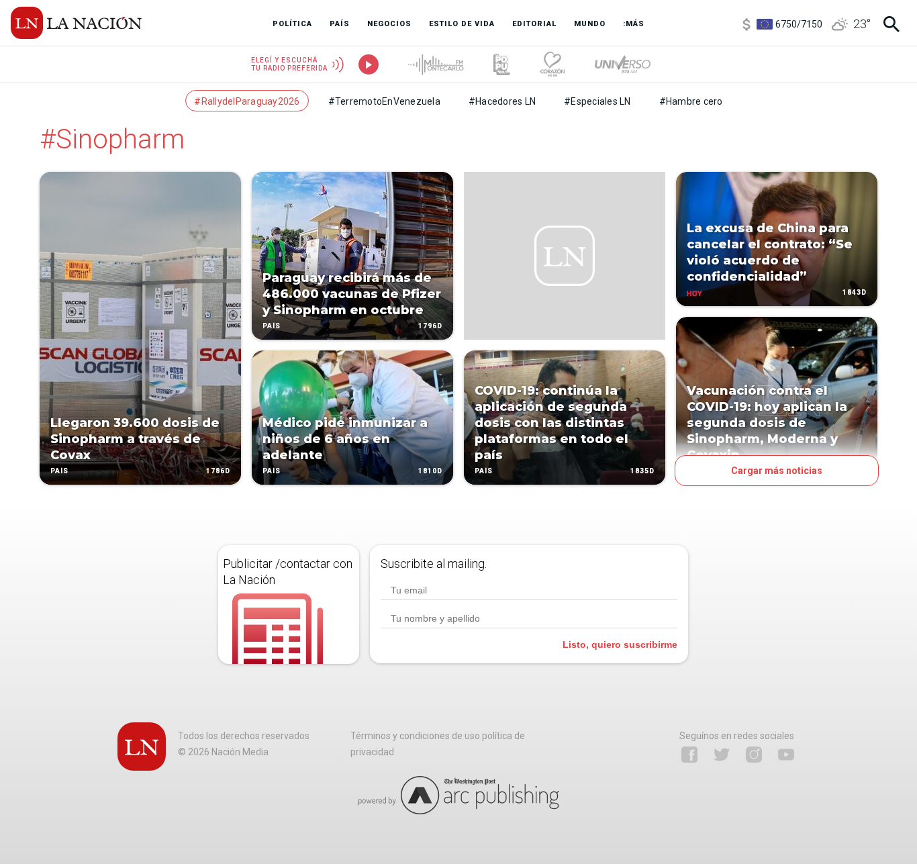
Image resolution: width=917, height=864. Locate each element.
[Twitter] (721, 754)
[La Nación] (76, 23)
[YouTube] (786, 754)
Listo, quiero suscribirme (620, 644)
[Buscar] (891, 24)
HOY (718, 292)
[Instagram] (754, 754)
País (59, 471)
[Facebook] (689, 754)
